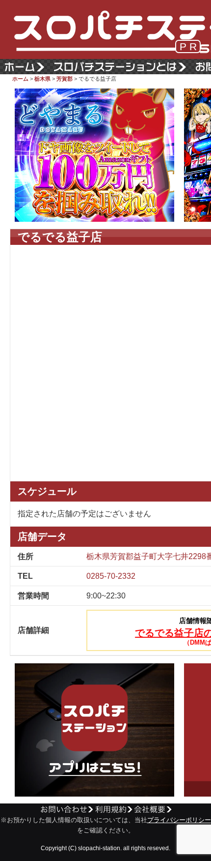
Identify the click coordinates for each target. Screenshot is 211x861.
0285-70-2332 (110, 576)
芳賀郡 (64, 79)
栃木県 (42, 79)
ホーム (20, 79)
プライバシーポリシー (179, 820)
